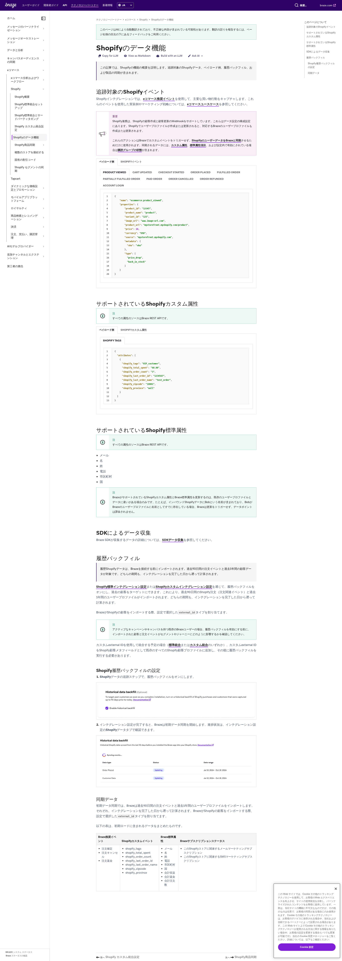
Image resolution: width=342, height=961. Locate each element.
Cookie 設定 (307, 947)
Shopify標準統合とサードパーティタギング (29, 117)
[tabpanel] (176, 225)
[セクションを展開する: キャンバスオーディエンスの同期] (43, 60)
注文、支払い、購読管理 (24, 236)
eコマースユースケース (203, 104)
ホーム (11, 18)
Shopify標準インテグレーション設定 (121, 587)
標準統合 (175, 645)
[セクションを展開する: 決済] (43, 227)
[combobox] (304, 5)
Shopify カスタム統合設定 (29, 128)
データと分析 (15, 50)
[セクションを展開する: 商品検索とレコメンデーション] (43, 217)
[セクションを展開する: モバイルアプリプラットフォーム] (43, 199)
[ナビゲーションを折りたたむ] (43, 18)
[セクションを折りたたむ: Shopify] (43, 89)
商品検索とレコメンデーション (24, 217)
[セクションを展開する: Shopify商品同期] (43, 145)
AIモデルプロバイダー (20, 246)
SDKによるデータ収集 (318, 51)
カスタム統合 (199, 645)
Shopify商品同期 (25, 145)
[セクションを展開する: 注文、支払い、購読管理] (43, 236)
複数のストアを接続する (29, 152)
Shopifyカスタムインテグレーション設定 (184, 587)
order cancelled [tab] (181, 178)
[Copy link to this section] (169, 48)
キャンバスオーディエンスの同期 (23, 60)
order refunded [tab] (212, 178)
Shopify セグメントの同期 (29, 169)
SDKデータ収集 (172, 540)
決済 (13, 227)
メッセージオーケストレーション (23, 40)
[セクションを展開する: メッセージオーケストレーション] (43, 40)
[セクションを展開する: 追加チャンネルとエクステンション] (43, 256)
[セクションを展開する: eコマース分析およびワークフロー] (43, 80)
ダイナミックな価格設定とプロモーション (24, 188)
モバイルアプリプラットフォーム (24, 199)
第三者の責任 (15, 266)
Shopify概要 (22, 97)
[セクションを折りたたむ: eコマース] (43, 70)
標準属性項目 (198, 145)
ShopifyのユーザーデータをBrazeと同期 (216, 140)
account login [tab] (113, 185)
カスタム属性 (179, 145)
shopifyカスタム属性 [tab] (134, 329)
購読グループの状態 (130, 150)
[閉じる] (336, 889)
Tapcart (15, 178)
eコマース (13, 70)
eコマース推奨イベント (159, 99)
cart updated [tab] (142, 172)
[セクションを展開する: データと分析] (43, 50)
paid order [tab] (154, 178)
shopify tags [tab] (112, 340)
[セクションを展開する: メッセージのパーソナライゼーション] (43, 28)
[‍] (119, 5)
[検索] (296, 5)
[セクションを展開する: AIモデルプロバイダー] (43, 246)
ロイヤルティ (19, 208)
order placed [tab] (201, 172)
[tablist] (176, 161)
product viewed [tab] (114, 172)
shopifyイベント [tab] (131, 161)
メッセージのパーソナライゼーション (23, 28)
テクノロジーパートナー (109, 19)
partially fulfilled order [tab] (121, 178)
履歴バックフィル (315, 57)
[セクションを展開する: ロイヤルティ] (43, 208)
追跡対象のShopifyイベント (321, 26)
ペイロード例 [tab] (106, 161)
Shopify (15, 89)
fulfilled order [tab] (228, 172)
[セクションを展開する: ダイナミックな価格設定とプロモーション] (43, 188)
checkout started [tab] (171, 172)
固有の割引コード (25, 160)
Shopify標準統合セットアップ (29, 106)
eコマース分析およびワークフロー (25, 79)
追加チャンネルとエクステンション (23, 256)
